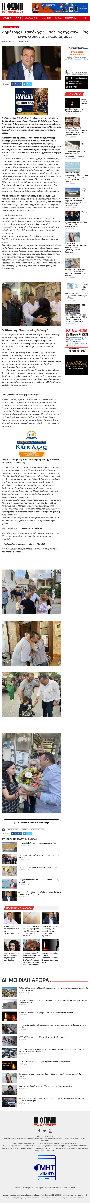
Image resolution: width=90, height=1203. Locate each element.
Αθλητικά (46, 18)
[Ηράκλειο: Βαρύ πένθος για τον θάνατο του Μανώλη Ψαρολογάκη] (9, 1090)
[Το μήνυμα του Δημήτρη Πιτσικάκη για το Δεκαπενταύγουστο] (12, 918)
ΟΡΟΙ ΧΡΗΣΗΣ (34, 1188)
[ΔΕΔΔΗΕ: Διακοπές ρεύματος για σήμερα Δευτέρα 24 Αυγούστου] (9, 1065)
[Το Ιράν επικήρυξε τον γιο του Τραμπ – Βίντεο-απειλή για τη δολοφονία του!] (72, 216)
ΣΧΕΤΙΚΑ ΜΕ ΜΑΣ (21, 1188)
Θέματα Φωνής (31, 18)
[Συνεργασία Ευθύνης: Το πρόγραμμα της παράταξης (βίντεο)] (9, 884)
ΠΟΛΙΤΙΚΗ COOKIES (67, 1188)
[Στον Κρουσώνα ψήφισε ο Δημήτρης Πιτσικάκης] (9, 871)
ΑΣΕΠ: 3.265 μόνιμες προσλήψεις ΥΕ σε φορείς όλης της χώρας (43, 1037)
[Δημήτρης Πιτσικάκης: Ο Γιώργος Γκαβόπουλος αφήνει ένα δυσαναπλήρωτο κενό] (50, 945)
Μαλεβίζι (7, 18)
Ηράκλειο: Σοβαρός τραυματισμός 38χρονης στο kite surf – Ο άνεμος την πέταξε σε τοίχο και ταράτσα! (76, 177)
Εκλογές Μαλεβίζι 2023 (11, 27)
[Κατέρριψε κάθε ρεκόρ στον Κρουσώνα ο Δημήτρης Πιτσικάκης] (9, 859)
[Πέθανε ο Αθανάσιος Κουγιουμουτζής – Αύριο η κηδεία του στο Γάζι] (9, 1016)
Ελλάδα (58, 18)
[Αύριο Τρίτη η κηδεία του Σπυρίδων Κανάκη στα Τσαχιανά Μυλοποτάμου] (72, 103)
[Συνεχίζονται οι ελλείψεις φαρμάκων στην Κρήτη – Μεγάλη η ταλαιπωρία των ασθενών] (72, 263)
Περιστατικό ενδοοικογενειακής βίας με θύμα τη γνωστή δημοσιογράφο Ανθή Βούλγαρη (75, 247)
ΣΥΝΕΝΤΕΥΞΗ (25, 829)
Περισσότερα (70, 18)
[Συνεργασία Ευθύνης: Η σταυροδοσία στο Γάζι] (9, 847)
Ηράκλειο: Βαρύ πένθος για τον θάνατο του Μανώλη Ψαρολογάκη (45, 1086)
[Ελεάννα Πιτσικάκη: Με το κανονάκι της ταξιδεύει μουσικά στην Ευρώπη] (12, 945)
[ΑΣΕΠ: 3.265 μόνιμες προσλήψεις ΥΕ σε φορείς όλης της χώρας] (9, 1041)
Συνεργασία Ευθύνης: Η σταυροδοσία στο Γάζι (37, 843)
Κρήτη (18, 18)
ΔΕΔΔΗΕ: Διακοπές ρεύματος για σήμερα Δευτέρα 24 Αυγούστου (44, 1062)
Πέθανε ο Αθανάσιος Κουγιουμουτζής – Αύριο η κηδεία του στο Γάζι (45, 1013)
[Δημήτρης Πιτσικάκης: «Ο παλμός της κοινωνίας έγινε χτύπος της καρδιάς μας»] (9, 896)
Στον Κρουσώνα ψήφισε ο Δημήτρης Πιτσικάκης (37, 867)
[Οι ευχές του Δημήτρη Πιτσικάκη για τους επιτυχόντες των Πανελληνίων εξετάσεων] (50, 918)
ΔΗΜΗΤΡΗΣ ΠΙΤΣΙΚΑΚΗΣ (13, 829)
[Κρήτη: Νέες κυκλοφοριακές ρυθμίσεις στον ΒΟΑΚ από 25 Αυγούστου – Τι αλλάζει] (72, 145)
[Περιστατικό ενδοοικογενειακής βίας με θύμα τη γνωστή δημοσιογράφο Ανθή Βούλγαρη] (72, 237)
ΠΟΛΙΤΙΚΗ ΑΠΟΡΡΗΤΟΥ (50, 1188)
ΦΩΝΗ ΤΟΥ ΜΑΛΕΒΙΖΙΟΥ (37, 829)
